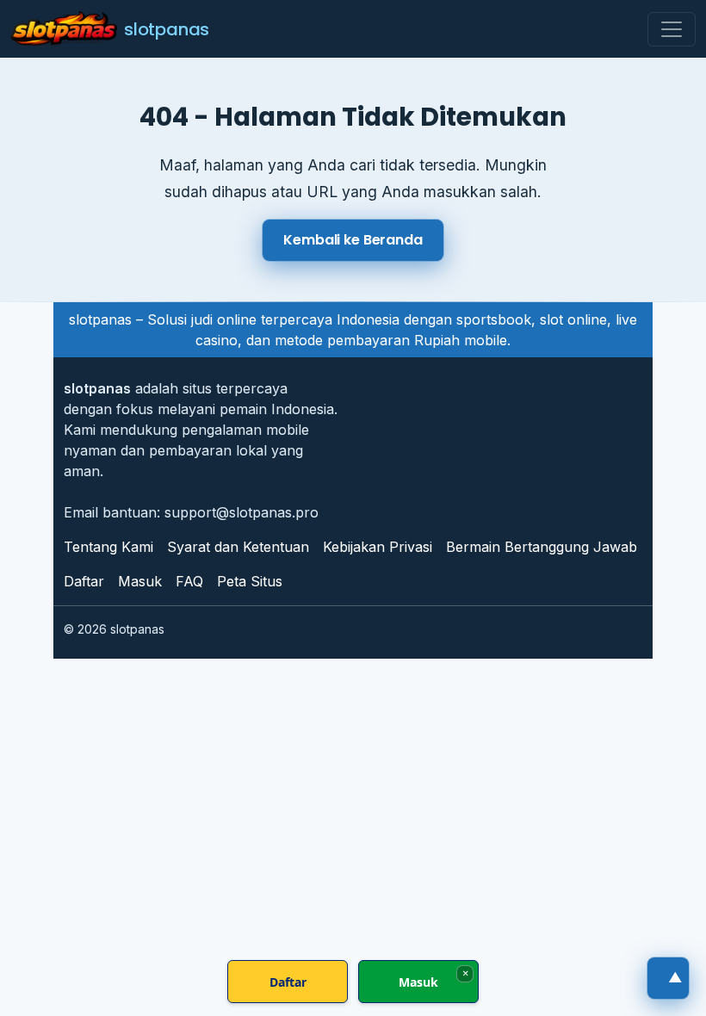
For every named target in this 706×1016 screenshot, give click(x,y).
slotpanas (166, 29)
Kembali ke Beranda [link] (352, 240)
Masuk (140, 581)
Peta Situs (249, 581)
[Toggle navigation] (671, 29)
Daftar (84, 581)
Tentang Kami (108, 546)
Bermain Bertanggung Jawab (541, 546)
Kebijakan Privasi (377, 546)
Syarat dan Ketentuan (238, 546)
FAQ (189, 581)
